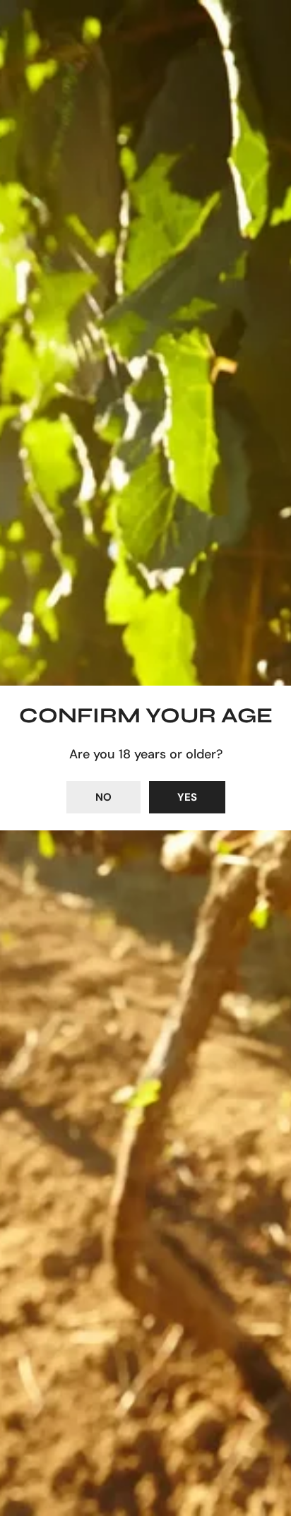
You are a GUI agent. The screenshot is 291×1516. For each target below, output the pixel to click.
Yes (187, 797)
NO (103, 797)
